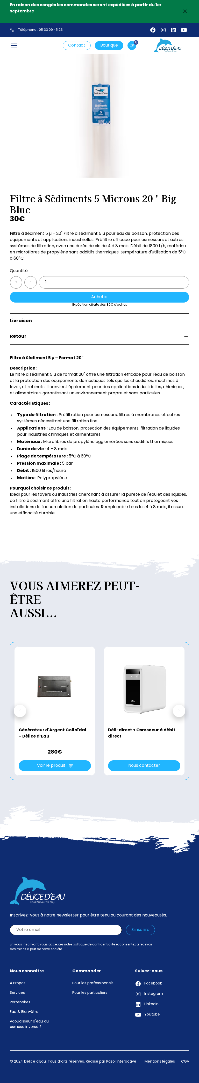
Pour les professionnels (92, 983)
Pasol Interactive (121, 1062)
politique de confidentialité (94, 944)
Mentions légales (160, 1062)
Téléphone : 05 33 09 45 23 (40, 30)
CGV (185, 1062)
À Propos (17, 983)
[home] (167, 45)
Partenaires (20, 1002)
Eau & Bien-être (24, 1012)
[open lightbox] (99, 106)
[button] (14, 45)
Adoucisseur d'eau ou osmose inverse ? (29, 1024)
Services (17, 993)
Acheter (99, 297)
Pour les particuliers (89, 993)
